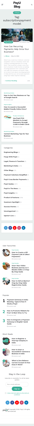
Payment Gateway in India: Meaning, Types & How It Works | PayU (17, 302)
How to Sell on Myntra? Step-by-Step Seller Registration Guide (21, 283)
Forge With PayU (10, 157)
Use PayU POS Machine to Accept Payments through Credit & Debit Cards (21, 121)
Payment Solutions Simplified (15, 175)
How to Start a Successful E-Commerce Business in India (21, 352)
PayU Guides (8, 42)
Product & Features (18, 115)
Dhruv (7, 56)
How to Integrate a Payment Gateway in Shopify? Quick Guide (18, 322)
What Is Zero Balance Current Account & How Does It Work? (21, 363)
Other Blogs (8, 170)
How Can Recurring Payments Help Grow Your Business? (16, 49)
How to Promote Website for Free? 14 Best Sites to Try (18, 312)
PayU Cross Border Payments (15, 179)
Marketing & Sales (9, 93)
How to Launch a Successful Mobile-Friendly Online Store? (15, 108)
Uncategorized (9, 211)
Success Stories (10, 207)
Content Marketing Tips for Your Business (16, 135)
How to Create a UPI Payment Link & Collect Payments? (21, 254)
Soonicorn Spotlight (11, 202)
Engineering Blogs (11, 152)
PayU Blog (17, 4)
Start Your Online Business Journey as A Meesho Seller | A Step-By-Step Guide (21, 269)
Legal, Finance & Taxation (14, 161)
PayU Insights (8, 104)
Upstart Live (9, 216)
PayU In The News (11, 188)
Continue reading (11, 80)
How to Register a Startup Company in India (20, 341)
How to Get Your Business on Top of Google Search (17, 96)
